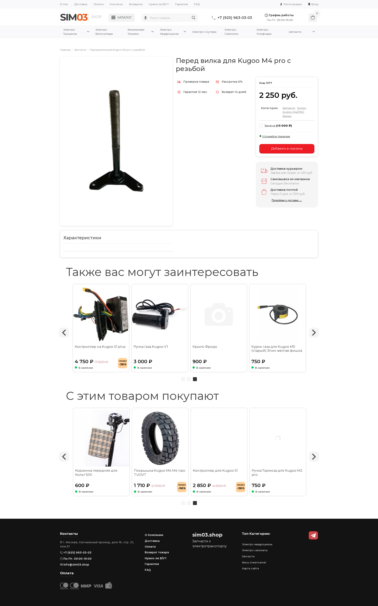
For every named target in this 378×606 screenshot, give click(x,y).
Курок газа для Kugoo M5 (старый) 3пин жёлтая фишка (276, 349)
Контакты (116, 4)
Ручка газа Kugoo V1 (151, 347)
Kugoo (301, 107)
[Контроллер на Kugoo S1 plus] (101, 314)
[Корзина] (313, 17)
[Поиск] (193, 18)
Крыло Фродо (205, 347)
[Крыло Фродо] (219, 314)
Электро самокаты (255, 550)
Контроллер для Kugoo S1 (215, 470)
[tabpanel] (218, 328)
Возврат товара (157, 552)
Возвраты (136, 4)
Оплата (99, 4)
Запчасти (289, 107)
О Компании (154, 535)
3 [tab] (195, 379)
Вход (314, 4)
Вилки (287, 116)
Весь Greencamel (254, 562)
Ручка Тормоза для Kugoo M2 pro (276, 472)
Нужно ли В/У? (159, 4)
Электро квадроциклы (257, 544)
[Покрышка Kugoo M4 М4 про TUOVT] (160, 438)
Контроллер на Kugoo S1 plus (100, 347)
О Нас (64, 4)
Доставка (80, 4)
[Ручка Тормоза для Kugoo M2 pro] (277, 438)
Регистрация (292, 4)
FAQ (197, 4)
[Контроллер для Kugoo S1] (219, 438)
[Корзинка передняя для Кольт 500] (101, 438)
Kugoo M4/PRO (293, 111)
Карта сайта (250, 568)
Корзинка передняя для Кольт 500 (96, 472)
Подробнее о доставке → (287, 200)
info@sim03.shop (76, 564)
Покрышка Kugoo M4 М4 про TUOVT (159, 472)
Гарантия (181, 4)
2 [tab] (189, 379)
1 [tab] (183, 379)
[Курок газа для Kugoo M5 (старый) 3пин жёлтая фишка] (277, 314)
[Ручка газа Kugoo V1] (160, 314)
